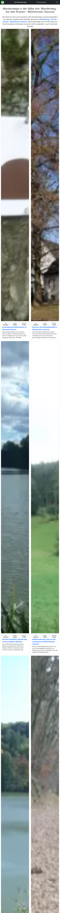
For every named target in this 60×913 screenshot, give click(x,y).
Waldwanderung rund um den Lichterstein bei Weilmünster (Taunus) (44, 641)
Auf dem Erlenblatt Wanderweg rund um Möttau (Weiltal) (14, 640)
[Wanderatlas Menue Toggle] (57, 2)
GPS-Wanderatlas (20, 2)
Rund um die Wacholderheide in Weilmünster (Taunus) (44, 328)
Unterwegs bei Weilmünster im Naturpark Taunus (14, 328)
